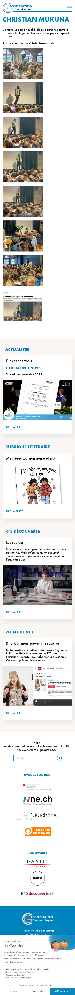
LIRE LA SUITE (14, 427)
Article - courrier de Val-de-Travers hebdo (30, 43)
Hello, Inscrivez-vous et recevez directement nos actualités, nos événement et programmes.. (37, 746)
